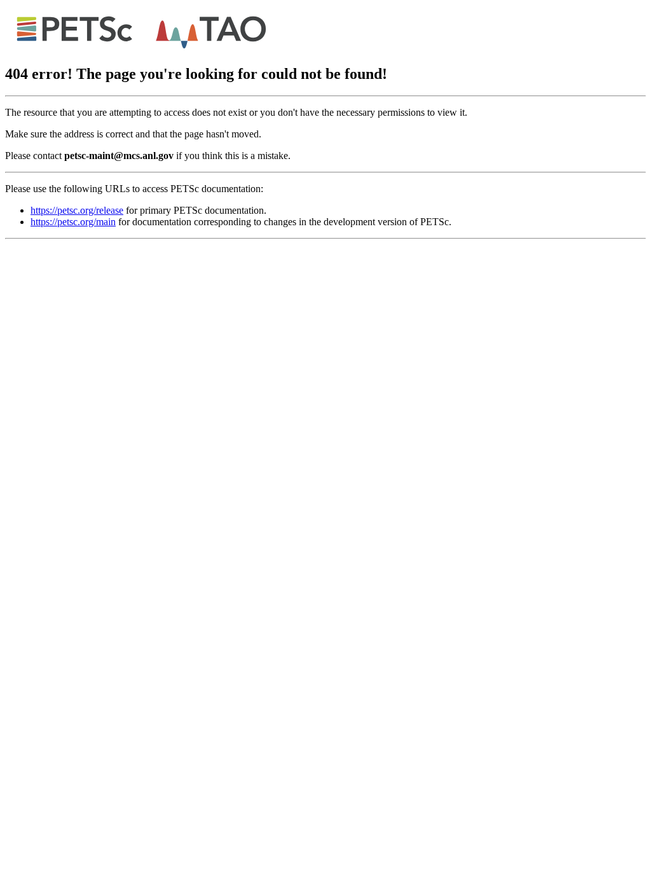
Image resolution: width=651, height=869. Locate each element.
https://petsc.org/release (77, 210)
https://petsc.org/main (73, 221)
